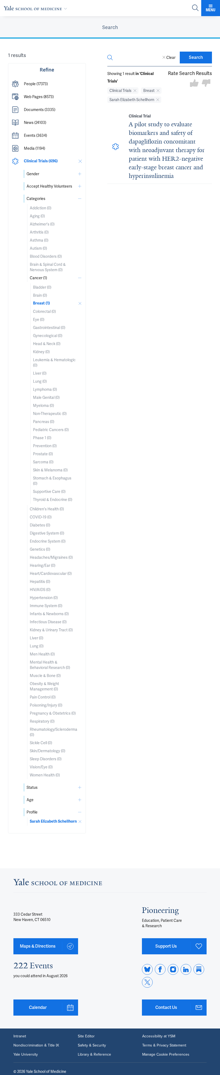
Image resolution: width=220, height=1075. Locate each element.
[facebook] (160, 969)
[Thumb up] (194, 83)
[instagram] (173, 969)
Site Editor (86, 1036)
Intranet (19, 1036)
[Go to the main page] (36, 8)
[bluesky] (147, 969)
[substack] (198, 969)
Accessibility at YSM (158, 1036)
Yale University (25, 1054)
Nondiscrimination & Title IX (36, 1045)
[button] (47, 84)
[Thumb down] (206, 83)
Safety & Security (92, 1045)
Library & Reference (94, 1054)
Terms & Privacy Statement (164, 1045)
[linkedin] (186, 969)
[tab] (110, 27)
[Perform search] (195, 8)
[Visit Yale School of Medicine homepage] (57, 883)
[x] (147, 982)
